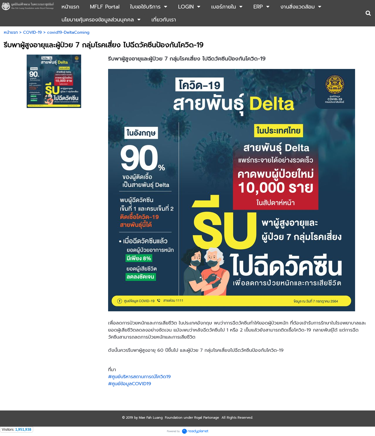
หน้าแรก (11, 32)
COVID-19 (32, 32)
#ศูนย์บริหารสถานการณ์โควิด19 (139, 376)
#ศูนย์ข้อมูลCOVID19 (129, 383)
